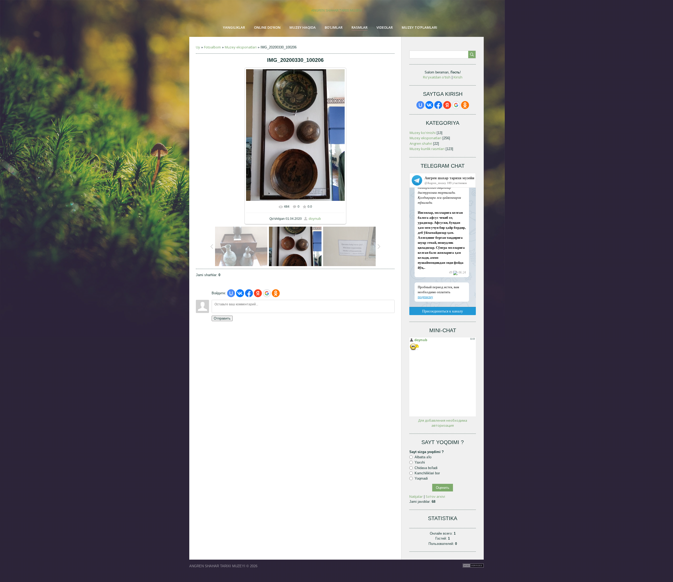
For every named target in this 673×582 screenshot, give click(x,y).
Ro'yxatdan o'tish (437, 77)
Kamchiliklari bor (427, 473)
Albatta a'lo (423, 457)
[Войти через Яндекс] (258, 293)
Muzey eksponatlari (241, 47)
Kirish (457, 77)
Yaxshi (420, 462)
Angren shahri (421, 143)
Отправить (222, 318)
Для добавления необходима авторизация (442, 423)
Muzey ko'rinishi (423, 132)
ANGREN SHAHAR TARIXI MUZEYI (336, 10)
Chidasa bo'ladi (426, 468)
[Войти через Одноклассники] (276, 293)
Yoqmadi (421, 478)
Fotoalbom (212, 47)
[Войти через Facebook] (249, 293)
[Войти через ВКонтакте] (240, 293)
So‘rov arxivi (435, 496)
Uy (198, 47)
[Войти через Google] (267, 293)
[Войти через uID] (231, 293)
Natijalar (416, 496)
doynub (315, 218)
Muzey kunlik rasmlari (427, 148)
